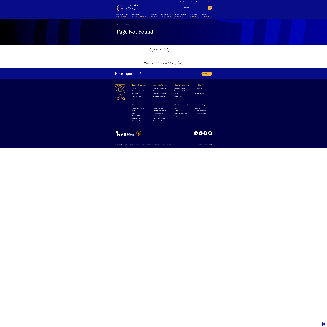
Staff (192, 1)
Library (204, 1)
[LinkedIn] (196, 133)
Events (176, 110)
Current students (184, 1)
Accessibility (169, 144)
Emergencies (198, 88)
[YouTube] (210, 133)
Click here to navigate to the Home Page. (163, 51)
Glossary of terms (140, 144)
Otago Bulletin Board (180, 115)
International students (138, 121)
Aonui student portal (138, 108)
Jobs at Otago (178, 96)
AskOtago (206, 73)
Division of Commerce (159, 88)
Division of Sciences (159, 96)
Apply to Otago (136, 96)
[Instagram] (205, 133)
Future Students (138, 85)
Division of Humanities (159, 93)
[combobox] (195, 8)
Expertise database (200, 113)
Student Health (199, 93)
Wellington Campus (158, 115)
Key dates (135, 93)
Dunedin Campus (158, 113)
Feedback (131, 144)
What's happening (181, 105)
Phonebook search (200, 110)
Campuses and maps (161, 105)
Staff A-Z (197, 108)
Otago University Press (180, 91)
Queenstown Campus (159, 121)
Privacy (162, 144)
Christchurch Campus (159, 110)
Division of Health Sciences (161, 91)
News (175, 108)
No (180, 63)
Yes (173, 63)
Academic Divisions (160, 85)
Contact (210, 1)
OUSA (176, 98)
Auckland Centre (158, 108)
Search (125, 144)
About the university (182, 85)
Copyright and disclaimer (152, 144)
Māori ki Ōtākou (137, 115)
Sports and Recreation (180, 113)
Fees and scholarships (138, 91)
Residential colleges (179, 88)
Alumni (197, 1)
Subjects (134, 88)
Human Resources (200, 91)
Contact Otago (200, 105)
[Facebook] (201, 133)
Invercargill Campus (159, 118)
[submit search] (210, 8)
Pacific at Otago (136, 118)
